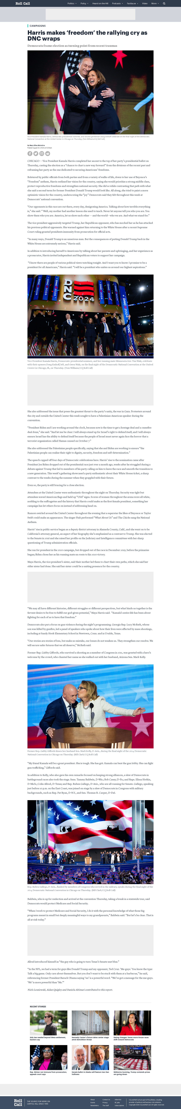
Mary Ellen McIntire (37, 145)
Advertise (118, 1100)
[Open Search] (164, 3)
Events (92, 1103)
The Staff (106, 1105)
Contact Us (106, 1100)
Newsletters (94, 1105)
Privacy (105, 1103)
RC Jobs (117, 1103)
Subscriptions (119, 1105)
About (92, 1100)
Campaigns (38, 25)
